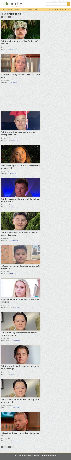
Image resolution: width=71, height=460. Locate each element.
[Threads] (60, 9)
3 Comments (13, 49)
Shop (23, 9)
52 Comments (16, 307)
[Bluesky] (49, 9)
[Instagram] (55, 9)
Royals (17, 9)
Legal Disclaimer (52, 455)
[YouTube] (63, 9)
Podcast (29, 9)
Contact (54, 1)
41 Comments (14, 207)
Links (36, 9)
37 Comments (14, 82)
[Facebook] (57, 9)
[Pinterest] (65, 9)
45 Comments (14, 374)
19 (12, 17)
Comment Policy (22, 455)
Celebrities (9, 9)
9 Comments (13, 173)
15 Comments (14, 140)
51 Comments (16, 340)
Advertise (67, 1)
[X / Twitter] (52, 9)
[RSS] (68, 9)
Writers (60, 1)
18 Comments (14, 273)
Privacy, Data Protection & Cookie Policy (37, 455)
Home (16, 455)
